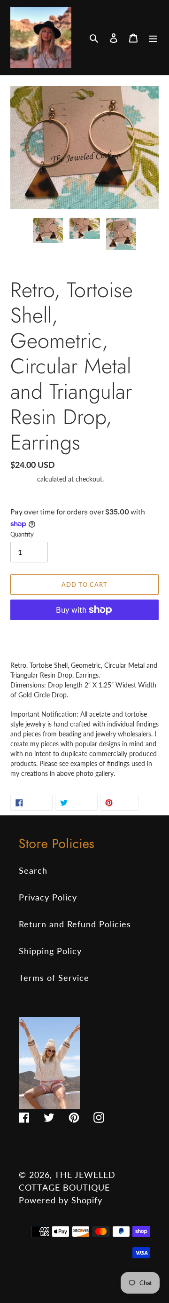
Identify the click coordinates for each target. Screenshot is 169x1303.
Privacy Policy (48, 897)
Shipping (22, 479)
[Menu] (153, 37)
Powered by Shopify (60, 1200)
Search (33, 870)
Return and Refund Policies (75, 924)
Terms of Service (54, 977)
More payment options (84, 632)
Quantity (22, 534)
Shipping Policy (50, 951)
